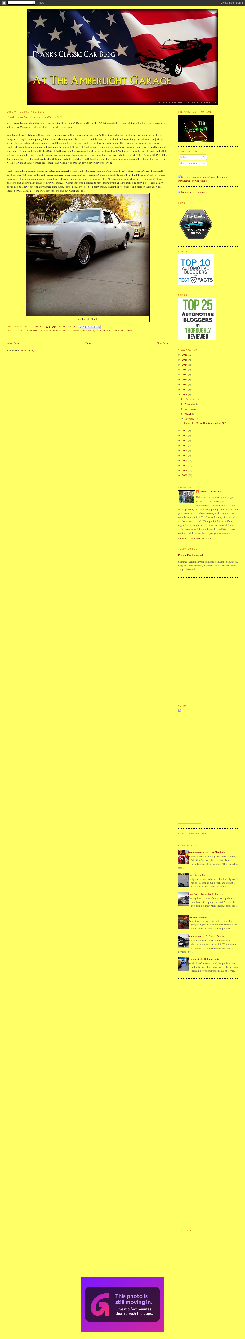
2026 (185, 354)
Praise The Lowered (190, 555)
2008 (185, 475)
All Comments (190, 163)
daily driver (47, 331)
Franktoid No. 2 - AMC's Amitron (206, 936)
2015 (185, 440)
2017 (185, 430)
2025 (185, 359)
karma (90, 331)
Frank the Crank (210, 492)
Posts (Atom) (27, 350)
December (190, 399)
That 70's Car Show (198, 875)
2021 (185, 379)
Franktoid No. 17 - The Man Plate (206, 851)
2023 (185, 369)
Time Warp (127, 331)
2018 (185, 394)
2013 (185, 450)
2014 (185, 445)
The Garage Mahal (197, 916)
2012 (185, 455)
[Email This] (84, 327)
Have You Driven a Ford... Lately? (205, 894)
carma (33, 331)
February (190, 418)
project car (111, 331)
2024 (185, 364)
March (188, 413)
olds (99, 331)
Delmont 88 (63, 331)
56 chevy (22, 331)
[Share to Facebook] (95, 327)
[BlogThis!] (88, 327)
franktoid (78, 331)
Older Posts (162, 343)
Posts (185, 157)
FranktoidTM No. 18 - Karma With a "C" (205, 423)
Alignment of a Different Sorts (203, 959)
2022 (185, 374)
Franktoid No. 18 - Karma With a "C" (34, 117)
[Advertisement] (193, 638)
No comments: (67, 327)
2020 (185, 384)
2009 (185, 470)
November (190, 403)
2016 (185, 435)
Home (88, 343)
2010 (185, 465)
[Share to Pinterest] (99, 327)
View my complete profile (194, 538)
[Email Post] (79, 327)
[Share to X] (91, 327)
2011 (185, 460)
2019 (185, 389)
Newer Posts (13, 343)
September (190, 408)
